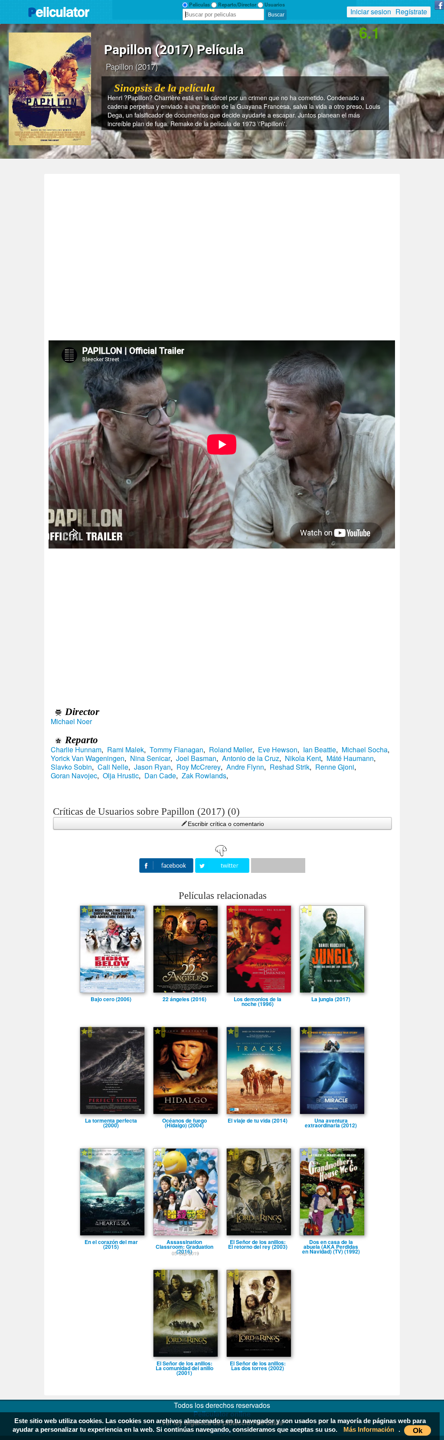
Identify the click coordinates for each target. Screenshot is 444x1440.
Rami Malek (125, 749)
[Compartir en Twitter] (223, 864)
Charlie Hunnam (76, 749)
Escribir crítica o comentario (226, 823)
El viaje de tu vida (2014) (257, 1120)
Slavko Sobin (71, 767)
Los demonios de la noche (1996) (257, 999)
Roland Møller (230, 749)
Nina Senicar (150, 758)
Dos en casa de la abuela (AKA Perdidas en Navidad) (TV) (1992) (331, 1242)
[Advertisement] (222, 254)
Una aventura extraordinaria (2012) (331, 1120)
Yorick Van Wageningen (87, 758)
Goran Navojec (74, 775)
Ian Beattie (319, 749)
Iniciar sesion (370, 11)
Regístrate (411, 11)
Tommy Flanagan (176, 749)
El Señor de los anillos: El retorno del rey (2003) (257, 1242)
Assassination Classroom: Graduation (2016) (184, 1242)
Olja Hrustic (121, 775)
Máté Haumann (350, 758)
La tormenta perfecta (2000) (111, 1120)
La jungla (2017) (330, 999)
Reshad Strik (290, 767)
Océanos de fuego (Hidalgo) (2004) (184, 1120)
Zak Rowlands (204, 775)
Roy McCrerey (198, 767)
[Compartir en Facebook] (167, 864)
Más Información (368, 1429)
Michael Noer (71, 721)
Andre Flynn (245, 767)
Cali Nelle (113, 767)
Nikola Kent (303, 758)
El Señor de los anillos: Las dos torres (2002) (258, 1363)
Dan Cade (160, 775)
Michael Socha (365, 749)
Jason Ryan (152, 767)
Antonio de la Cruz (250, 758)
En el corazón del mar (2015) (111, 1242)
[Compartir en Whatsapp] (278, 865)
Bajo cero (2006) (111, 999)
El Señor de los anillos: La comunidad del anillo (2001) (184, 1363)
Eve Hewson (277, 749)
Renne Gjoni (334, 767)
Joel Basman (196, 758)
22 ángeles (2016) (184, 999)
